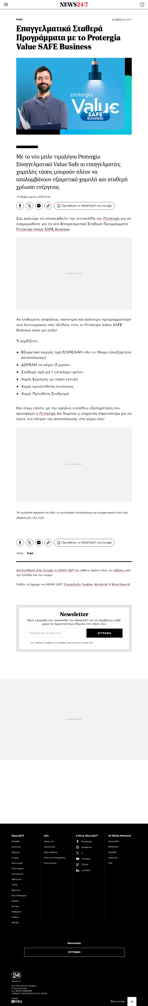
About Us (49, 841)
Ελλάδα (16, 841)
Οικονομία (17, 863)
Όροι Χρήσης (51, 852)
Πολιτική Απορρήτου (55, 858)
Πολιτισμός (17, 868)
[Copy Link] (48, 206)
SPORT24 (113, 847)
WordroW (101, 584)
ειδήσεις (119, 570)
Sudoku (87, 584)
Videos (15, 917)
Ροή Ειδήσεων (19, 895)
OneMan (112, 852)
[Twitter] (29, 206)
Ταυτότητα (49, 847)
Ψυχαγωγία (17, 874)
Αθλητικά (16, 879)
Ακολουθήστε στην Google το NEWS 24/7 (45, 570)
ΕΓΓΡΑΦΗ (74, 952)
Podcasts (16, 912)
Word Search (120, 584)
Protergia (111, 218)
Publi (19, 19)
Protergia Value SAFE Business (42, 229)
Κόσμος (16, 852)
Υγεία (14, 885)
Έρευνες (16, 890)
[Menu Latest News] (142, 4)
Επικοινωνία (50, 863)
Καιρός (15, 901)
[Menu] (6, 4)
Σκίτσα (15, 906)
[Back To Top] (131, 1001)
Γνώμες (15, 858)
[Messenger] (39, 206)
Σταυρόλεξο (72, 584)
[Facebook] (20, 206)
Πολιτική (16, 847)
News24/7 (113, 841)
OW (110, 863)
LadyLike (113, 858)
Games (35, 584)
